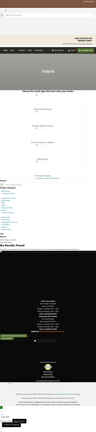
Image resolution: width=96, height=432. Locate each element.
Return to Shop (19, 421)
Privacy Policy (48, 371)
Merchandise (6, 217)
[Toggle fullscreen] (2, 428)
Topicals (4, 227)
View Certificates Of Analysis (14, 336)
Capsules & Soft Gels (9, 198)
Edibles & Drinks (7, 208)
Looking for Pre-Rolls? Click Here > (48, 178)
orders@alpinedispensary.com (52, 331)
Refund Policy (48, 374)
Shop (12, 50)
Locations (39, 50)
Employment (7, 338)
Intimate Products (9, 193)
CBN (3, 203)
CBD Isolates (6, 200)
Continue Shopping (11, 424)
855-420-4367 (89, 1)
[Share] (4, 428)
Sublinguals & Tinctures (9, 222)
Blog (30, 50)
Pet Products (6, 219)
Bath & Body (6, 191)
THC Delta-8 (6, 224)
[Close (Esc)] (6, 428)
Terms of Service (70, 394)
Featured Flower (8, 212)
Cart (73, 50)
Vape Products (6, 229)
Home (5, 50)
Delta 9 (4, 205)
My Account (59, 50)
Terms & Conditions (48, 377)
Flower (4, 210)
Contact (22, 50)
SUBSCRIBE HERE (87, 50)
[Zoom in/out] (1, 428)
